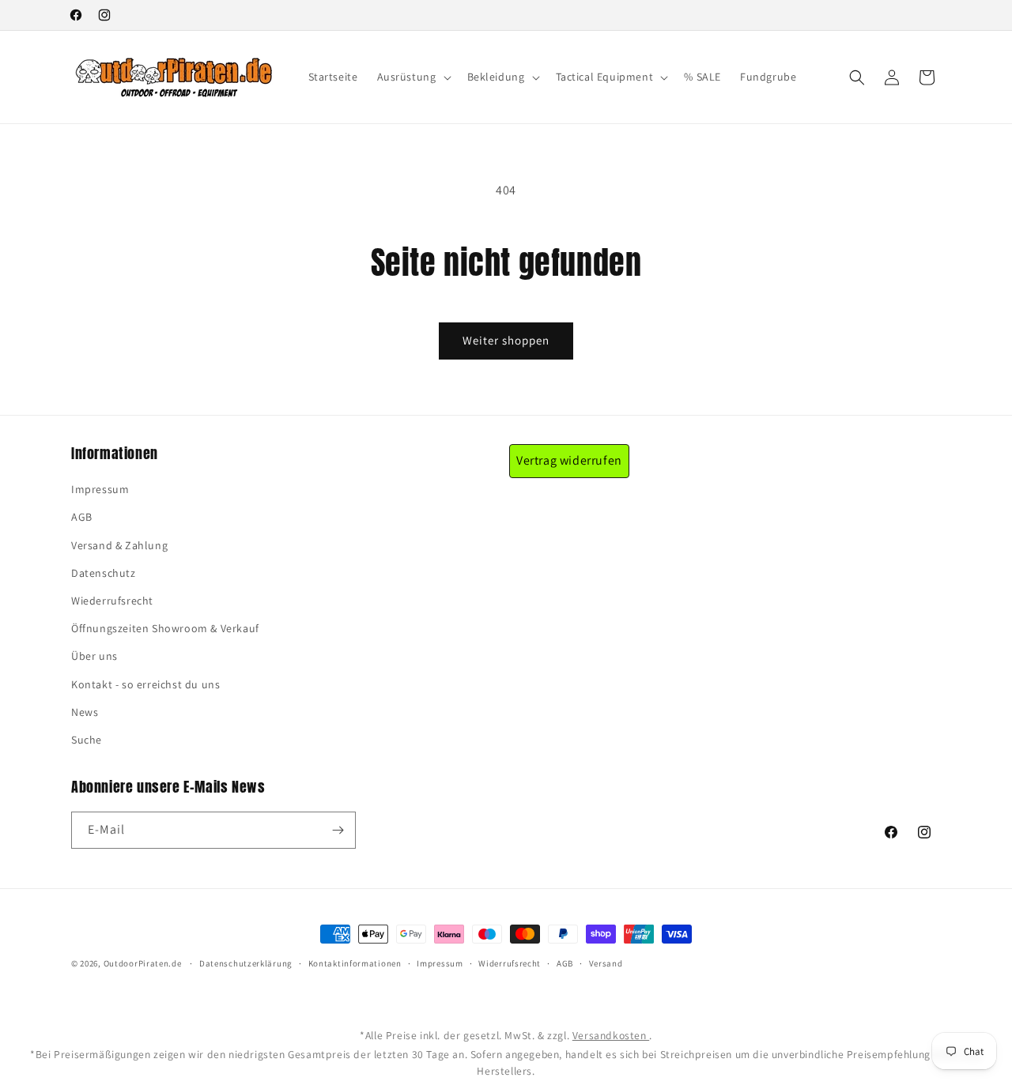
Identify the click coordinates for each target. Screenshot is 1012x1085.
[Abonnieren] (337, 830)
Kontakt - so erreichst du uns (145, 684)
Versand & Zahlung (119, 545)
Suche (86, 740)
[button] (413, 76)
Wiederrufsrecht (112, 600)
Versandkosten (610, 1035)
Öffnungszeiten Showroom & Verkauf (165, 628)
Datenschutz (103, 573)
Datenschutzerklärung (246, 963)
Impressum (100, 489)
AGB (82, 517)
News (84, 712)
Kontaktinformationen (355, 963)
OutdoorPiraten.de (143, 963)
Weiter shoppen (506, 340)
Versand (606, 963)
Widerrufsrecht (509, 963)
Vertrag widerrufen (569, 460)
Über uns (94, 656)
